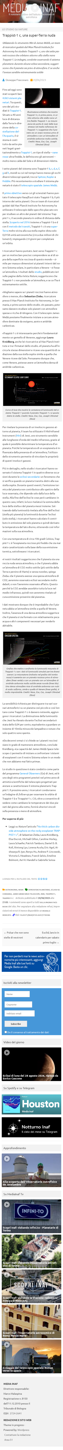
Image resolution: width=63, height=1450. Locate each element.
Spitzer (42, 176)
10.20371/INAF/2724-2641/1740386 (35, 915)
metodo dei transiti (19, 226)
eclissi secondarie (30, 476)
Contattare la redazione (17, 1434)
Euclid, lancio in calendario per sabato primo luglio (47, 937)
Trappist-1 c (7, 898)
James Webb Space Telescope (26, 894)
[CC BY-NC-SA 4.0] (42, 878)
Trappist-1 (15, 110)
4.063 (5, 98)
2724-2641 (16, 1413)
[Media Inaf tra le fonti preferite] (31, 972)
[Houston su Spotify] (31, 1115)
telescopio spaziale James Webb (39, 185)
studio (38, 271)
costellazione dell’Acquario (10, 131)
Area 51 (8, 1439)
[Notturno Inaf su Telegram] (31, 1138)
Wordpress (23, 1429)
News (20, 889)
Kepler (50, 176)
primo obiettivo (13, 193)
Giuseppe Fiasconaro (17, 79)
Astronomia (11, 889)
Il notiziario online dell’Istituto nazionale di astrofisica (31, 15)
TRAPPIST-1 (50, 894)
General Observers (30, 773)
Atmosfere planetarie (39, 889)
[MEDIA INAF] (31, 11)
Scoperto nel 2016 (20, 222)
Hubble (6, 181)
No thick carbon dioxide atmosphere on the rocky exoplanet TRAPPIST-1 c (35, 830)
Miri (18, 435)
